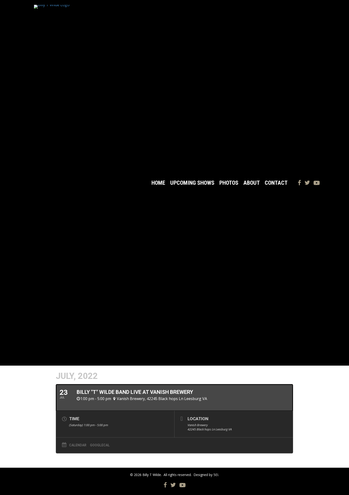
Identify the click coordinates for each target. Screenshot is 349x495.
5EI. (216, 474)
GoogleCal (100, 445)
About (251, 182)
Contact (276, 182)
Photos (228, 182)
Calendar (77, 445)
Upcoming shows (192, 182)
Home (158, 182)
